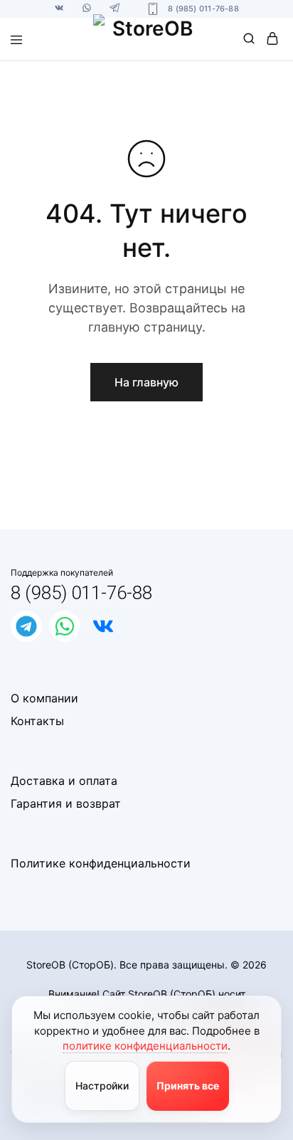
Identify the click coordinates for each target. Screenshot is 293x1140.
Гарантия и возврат (66, 803)
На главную (146, 382)
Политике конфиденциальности (101, 863)
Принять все (187, 1086)
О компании (44, 698)
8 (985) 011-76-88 (81, 592)
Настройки (102, 1086)
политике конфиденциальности (145, 1045)
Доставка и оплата (64, 781)
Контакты (37, 721)
